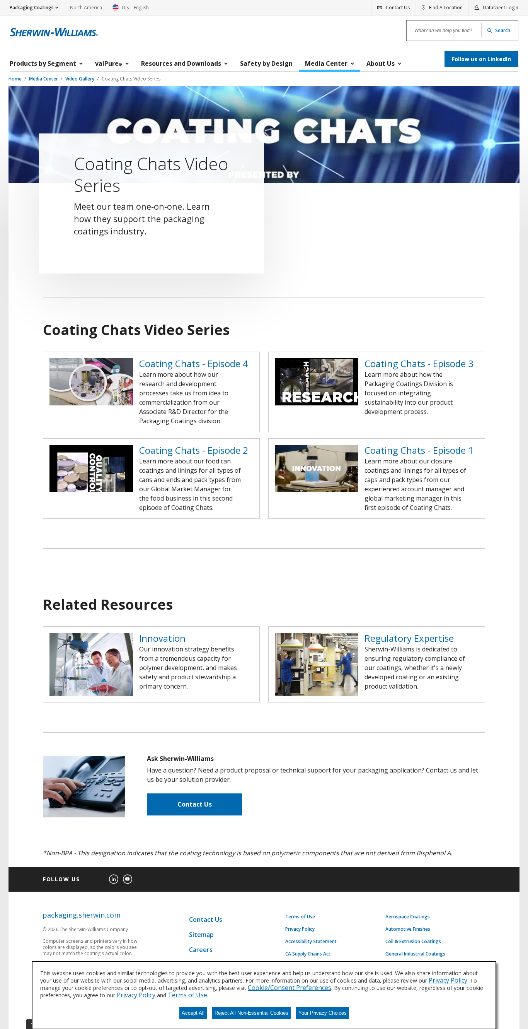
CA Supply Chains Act (307, 954)
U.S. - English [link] (130, 9)
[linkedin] (113, 879)
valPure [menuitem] (108, 63)
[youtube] (127, 879)
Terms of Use (300, 917)
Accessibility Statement (311, 941)
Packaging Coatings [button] (32, 7)
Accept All (193, 1013)
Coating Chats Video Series (131, 78)
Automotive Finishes (407, 929)
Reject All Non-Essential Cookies (251, 1013)
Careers (201, 949)
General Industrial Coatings (415, 954)
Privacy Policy (300, 929)
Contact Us (194, 804)
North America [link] (86, 7)
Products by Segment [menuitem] (43, 63)
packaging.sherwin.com (82, 915)
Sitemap (201, 934)
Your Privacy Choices (322, 1013)
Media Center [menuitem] (326, 63)
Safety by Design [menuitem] (266, 63)
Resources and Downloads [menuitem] (181, 63)
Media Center (44, 78)
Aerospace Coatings (407, 917)
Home (16, 78)
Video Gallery (80, 78)
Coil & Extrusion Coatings (413, 941)
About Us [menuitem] (380, 63)
